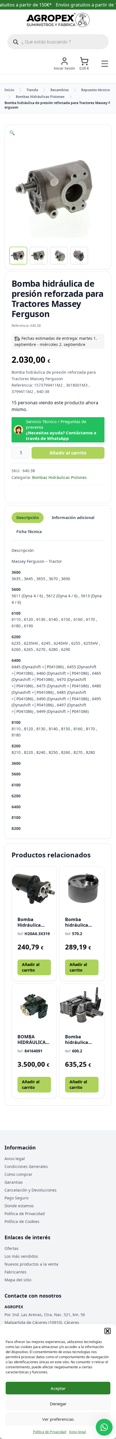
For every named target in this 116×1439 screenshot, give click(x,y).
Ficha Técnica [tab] (29, 531)
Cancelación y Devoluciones (31, 1190)
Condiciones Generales (26, 1166)
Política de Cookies (22, 1221)
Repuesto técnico (95, 90)
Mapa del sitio (18, 1279)
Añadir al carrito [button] (30, 967)
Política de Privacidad (49, 1431)
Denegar (58, 1403)
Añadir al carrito (68, 453)
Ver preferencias (58, 1419)
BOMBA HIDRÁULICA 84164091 (31, 1039)
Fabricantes (15, 1272)
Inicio (9, 90)
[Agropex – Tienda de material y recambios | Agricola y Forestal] (58, 20)
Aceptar (58, 1388)
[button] (107, 1331)
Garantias (14, 1182)
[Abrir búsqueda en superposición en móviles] (58, 41)
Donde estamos (19, 1205)
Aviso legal (77, 1431)
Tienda (32, 90)
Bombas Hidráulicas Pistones (40, 96)
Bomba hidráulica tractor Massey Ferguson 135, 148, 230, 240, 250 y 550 (82, 922)
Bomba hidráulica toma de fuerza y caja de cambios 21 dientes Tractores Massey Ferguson (81, 1039)
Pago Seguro (16, 1198)
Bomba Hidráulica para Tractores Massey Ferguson (33, 922)
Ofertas (12, 1248)
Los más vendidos (21, 1256)
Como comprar (18, 1174)
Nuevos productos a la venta (31, 1264)
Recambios (59, 90)
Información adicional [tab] (73, 517)
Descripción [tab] (27, 517)
